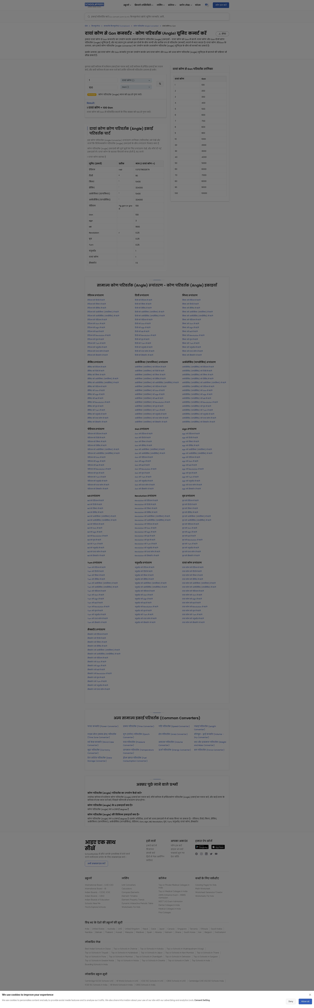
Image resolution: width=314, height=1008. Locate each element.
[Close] (224, 479)
